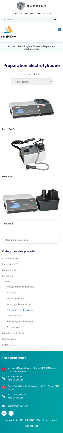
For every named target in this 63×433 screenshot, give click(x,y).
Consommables (10, 258)
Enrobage (11, 292)
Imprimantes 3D (10, 264)
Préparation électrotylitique (20, 310)
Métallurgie (24, 46)
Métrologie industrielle (13, 333)
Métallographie (9, 270)
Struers (36, 46)
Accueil (12, 46)
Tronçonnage (13, 327)
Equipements (15, 315)
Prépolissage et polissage (20, 321)
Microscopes (9, 339)
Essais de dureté (15, 298)
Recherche (57, 240)
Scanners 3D (8, 344)
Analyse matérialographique (20, 286)
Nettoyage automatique (19, 304)
